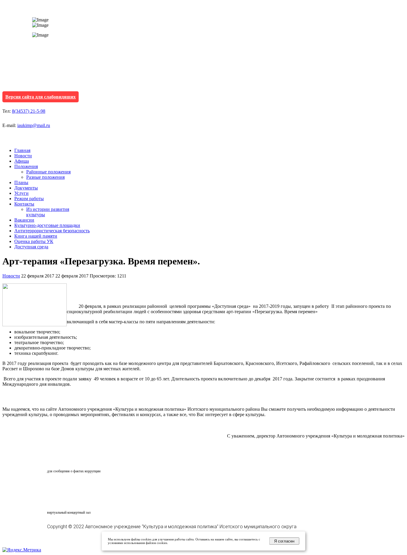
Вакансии (24, 219)
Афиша (21, 161)
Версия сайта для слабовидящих (40, 96)
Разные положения (45, 177)
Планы (21, 182)
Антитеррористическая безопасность (52, 230)
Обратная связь (73, 460)
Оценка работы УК (33, 241)
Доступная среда (31, 246)
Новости (23, 155)
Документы (26, 187)
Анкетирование (74, 485)
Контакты (24, 203)
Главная (22, 150)
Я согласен (284, 541)
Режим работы (29, 198)
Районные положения (48, 171)
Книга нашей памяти (35, 236)
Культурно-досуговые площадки (47, 225)
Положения (26, 166)
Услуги (21, 193)
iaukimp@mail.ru (33, 125)
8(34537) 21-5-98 (28, 111)
